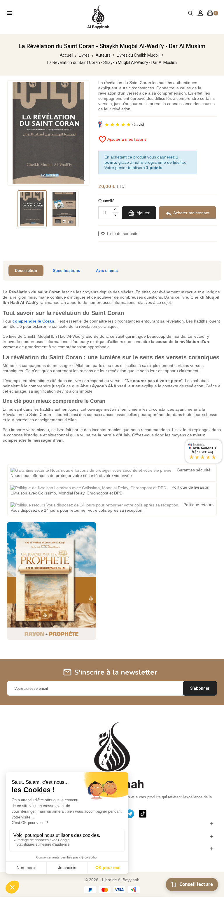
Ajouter (143, 212)
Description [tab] (26, 270)
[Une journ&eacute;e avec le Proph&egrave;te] (51, 580)
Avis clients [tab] (107, 270)
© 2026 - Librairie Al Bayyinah (112, 879)
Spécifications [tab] (66, 270)
